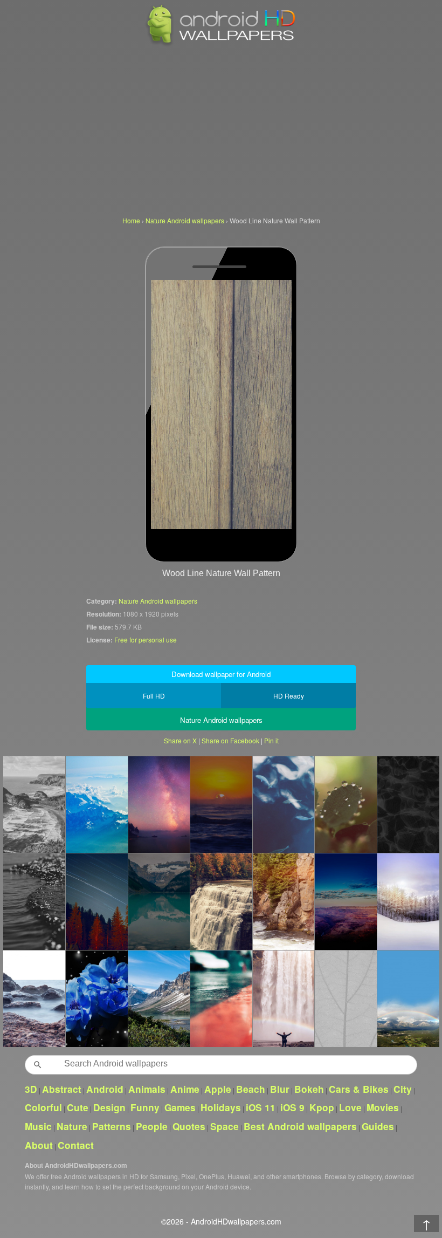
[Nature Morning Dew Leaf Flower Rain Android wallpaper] (345, 804)
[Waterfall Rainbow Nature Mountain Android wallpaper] (283, 998)
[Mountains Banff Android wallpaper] (159, 998)
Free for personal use (145, 639)
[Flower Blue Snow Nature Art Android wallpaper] (96, 998)
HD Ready (288, 695)
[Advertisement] (221, 129)
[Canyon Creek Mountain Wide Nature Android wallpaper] (345, 901)
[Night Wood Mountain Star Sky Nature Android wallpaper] (96, 901)
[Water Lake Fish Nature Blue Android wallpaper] (283, 804)
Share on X (180, 740)
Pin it (271, 740)
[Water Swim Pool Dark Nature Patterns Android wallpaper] (408, 804)
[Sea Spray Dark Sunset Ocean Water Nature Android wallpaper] (221, 804)
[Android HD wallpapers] (221, 44)
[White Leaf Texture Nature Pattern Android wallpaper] (345, 998)
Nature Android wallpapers (158, 600)
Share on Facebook (230, 740)
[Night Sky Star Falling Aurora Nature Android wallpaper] (159, 804)
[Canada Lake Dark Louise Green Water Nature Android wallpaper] (159, 901)
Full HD (154, 695)
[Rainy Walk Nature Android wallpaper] (221, 998)
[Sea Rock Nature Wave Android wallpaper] (34, 998)
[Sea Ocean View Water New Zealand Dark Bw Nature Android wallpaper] (34, 804)
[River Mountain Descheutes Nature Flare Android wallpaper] (283, 901)
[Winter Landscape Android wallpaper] (408, 901)
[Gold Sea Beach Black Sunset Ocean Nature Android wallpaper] (34, 901)
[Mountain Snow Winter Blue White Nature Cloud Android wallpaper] (96, 804)
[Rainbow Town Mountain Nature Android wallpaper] (408, 998)
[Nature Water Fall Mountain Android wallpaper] (221, 901)
